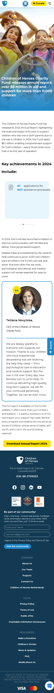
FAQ (27, 656)
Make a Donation (27, 638)
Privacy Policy (27, 604)
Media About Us (27, 662)
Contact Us (27, 581)
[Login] (25, 3)
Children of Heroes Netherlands (27, 587)
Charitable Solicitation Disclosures (27, 622)
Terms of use (27, 610)
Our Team (27, 569)
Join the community (18, 546)
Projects (27, 575)
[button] (3, 200)
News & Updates (27, 650)
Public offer (27, 616)
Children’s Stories (27, 644)
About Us (27, 563)
